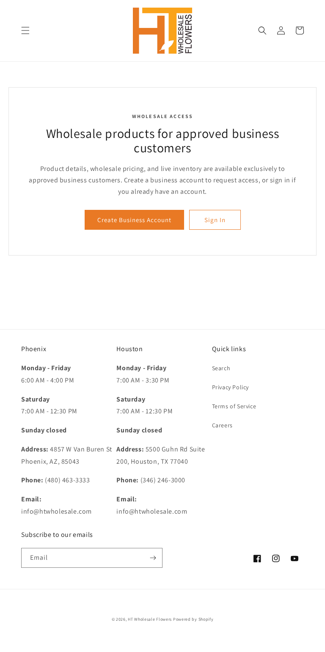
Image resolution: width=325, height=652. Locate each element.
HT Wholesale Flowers (150, 619)
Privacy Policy (230, 387)
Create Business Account (134, 220)
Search (221, 368)
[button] (25, 30)
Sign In (215, 220)
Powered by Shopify (193, 619)
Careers (222, 425)
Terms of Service (234, 406)
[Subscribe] (152, 558)
